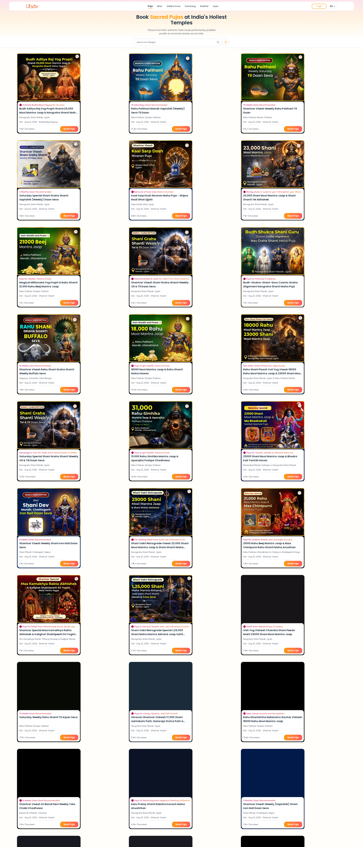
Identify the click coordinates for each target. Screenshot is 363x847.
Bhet (159, 6)
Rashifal (204, 6)
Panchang (190, 6)
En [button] (331, 6)
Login (319, 6)
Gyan (215, 6)
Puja (150, 6)
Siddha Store (173, 6)
